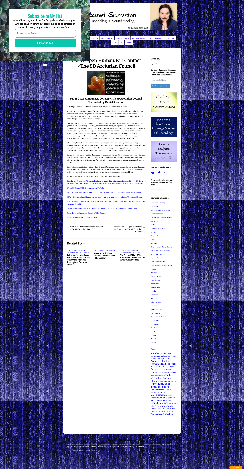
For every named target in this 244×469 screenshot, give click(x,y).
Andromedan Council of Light (161, 210)
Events (153, 239)
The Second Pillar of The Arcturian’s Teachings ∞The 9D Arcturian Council (132, 257)
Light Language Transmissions (162, 265)
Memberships (155, 287)
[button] (45, 15)
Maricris (154, 273)
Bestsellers (154, 221)
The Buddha (155, 320)
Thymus (154, 335)
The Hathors (155, 331)
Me (173, 38)
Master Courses (107, 38)
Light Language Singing (159, 262)
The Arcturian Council (158, 317)
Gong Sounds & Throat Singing (161, 247)
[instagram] (165, 172)
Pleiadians (154, 295)
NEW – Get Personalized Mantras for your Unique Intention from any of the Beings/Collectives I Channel (105, 197)
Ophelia (153, 291)
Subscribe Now (45, 43)
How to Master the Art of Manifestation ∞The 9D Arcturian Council (86, 228)
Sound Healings (156, 309)
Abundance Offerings (158, 203)
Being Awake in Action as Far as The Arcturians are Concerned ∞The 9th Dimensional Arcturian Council (78, 260)
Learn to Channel (139, 38)
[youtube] (153, 172)
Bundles (153, 232)
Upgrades (154, 339)
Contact (129, 42)
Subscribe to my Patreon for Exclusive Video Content (86, 213)
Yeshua (153, 342)
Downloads (155, 236)
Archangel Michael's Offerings (161, 217)
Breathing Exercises (158, 228)
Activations (155, 206)
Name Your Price (122, 38)
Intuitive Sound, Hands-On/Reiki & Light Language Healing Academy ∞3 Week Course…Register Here (104, 192)
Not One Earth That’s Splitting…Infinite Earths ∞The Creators (104, 255)
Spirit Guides (155, 313)
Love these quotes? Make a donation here (82, 218)
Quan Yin (154, 298)
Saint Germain (156, 302)
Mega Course (155, 280)
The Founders (155, 328)
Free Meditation (154, 38)
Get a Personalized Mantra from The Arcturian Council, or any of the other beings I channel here (102, 209)
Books (114, 42)
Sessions (94, 38)
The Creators (110, 250)
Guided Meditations (157, 254)
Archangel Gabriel (157, 214)
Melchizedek (155, 284)
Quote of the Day (73, 250)
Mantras (153, 269)
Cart (121, 42)
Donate (166, 38)
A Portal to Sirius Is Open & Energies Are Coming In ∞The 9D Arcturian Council (126, 229)
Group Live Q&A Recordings (160, 250)
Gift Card (154, 243)
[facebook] (159, 172)
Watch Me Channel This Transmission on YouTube (85, 188)
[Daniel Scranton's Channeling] (122, 29)
